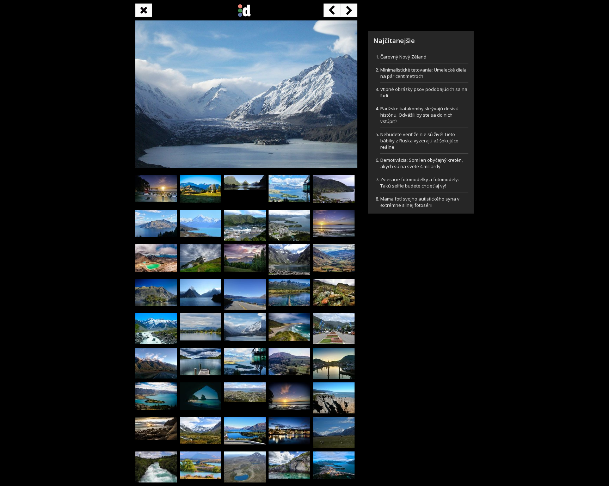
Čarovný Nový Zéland (403, 57)
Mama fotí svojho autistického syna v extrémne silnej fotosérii (420, 202)
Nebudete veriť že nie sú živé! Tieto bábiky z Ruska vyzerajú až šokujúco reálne (419, 140)
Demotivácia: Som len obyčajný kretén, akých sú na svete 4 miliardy (421, 163)
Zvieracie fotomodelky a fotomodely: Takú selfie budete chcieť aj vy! (419, 182)
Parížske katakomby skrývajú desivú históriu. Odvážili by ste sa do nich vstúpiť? (419, 114)
